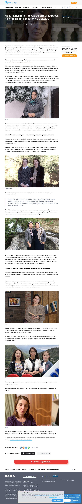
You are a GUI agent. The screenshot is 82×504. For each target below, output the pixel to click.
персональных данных (53, 497)
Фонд (73, 2)
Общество (35, 7)
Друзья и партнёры (32, 469)
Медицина (18, 7)
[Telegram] (70, 7)
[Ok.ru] (65, 7)
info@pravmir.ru (26, 481)
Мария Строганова (67, 16)
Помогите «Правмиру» (41, 462)
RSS (74, 469)
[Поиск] (76, 7)
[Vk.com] (62, 7)
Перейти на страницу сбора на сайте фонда (21, 62)
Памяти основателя (30, 476)
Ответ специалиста (46, 7)
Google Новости (45, 453)
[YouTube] (67, 7)
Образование (9, 7)
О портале (13, 469)
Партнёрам (24, 469)
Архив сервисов (41, 469)
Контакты (18, 469)
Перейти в (29, 453)
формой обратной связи (33, 486)
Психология (26, 7)
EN (73, 7)
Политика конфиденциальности (52, 469)
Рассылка (7, 469)
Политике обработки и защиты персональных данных (44, 495)
